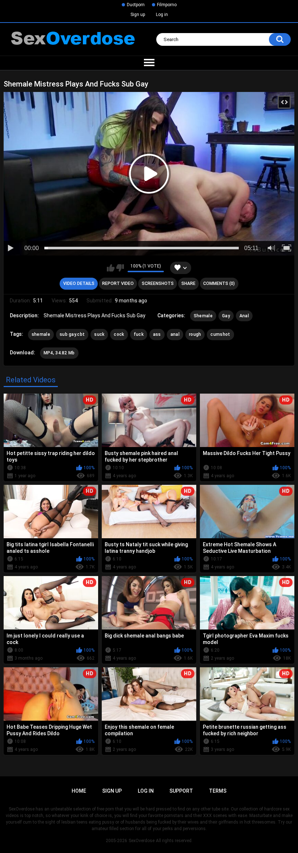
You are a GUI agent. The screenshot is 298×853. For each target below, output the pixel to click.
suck (99, 334)
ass (157, 334)
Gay (226, 315)
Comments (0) (219, 283)
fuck (139, 334)
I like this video (110, 267)
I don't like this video (120, 267)
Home (79, 791)
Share (188, 283)
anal (175, 334)
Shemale (203, 315)
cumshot (220, 334)
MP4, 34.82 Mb (59, 352)
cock (119, 334)
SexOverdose (141, 840)
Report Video (118, 283)
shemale (41, 334)
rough (195, 334)
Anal (244, 315)
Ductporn (136, 4)
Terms (217, 791)
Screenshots (158, 283)
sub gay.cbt (72, 334)
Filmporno (167, 4)
